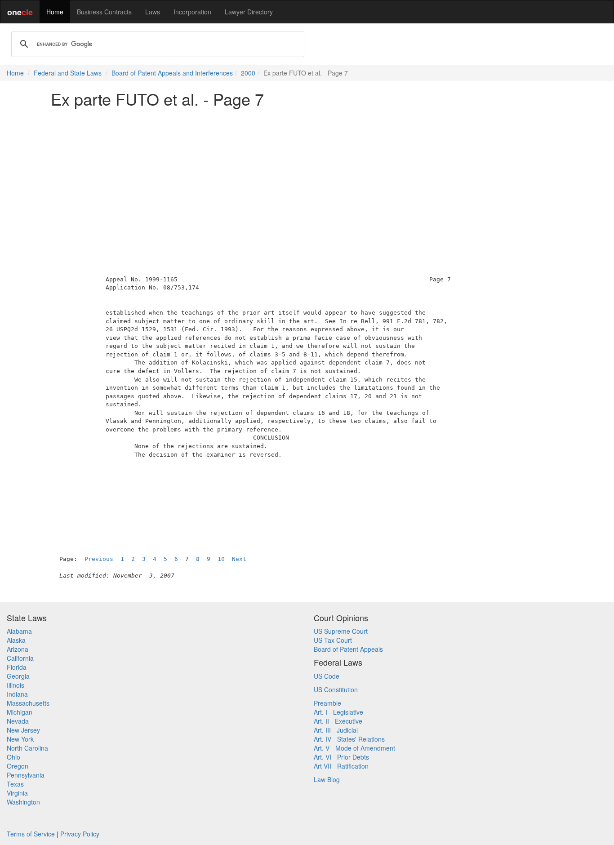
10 (221, 559)
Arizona (17, 649)
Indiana (17, 693)
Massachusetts (28, 702)
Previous (99, 559)
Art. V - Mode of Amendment (354, 747)
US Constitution (336, 689)
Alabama (19, 631)
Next (239, 559)
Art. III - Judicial (336, 729)
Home (54, 11)
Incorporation (192, 11)
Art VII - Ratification (341, 765)
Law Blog (327, 779)
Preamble (327, 702)
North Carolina (27, 747)
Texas (15, 783)
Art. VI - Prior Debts (341, 756)
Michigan (19, 711)
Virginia (17, 792)
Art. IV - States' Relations (349, 738)
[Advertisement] (307, 177)
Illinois (15, 684)
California (20, 658)
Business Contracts (104, 11)
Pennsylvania (25, 774)
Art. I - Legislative (338, 711)
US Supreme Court (341, 631)
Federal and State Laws (68, 72)
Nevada (18, 720)
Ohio (13, 756)
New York (20, 738)
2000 (248, 72)
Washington (23, 801)
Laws (152, 11)
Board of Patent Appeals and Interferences (172, 72)
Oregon (17, 765)
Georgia (18, 676)
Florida (17, 667)
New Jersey (23, 729)
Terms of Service (31, 833)
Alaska (16, 640)
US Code (326, 676)
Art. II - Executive (338, 720)
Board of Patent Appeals (348, 649)
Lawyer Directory (249, 11)
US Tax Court (333, 640)
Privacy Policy (79, 833)
